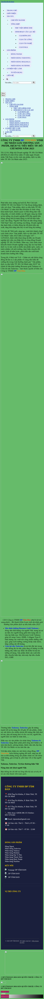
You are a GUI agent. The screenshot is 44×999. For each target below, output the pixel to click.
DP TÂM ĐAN (14, 874)
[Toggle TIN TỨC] (36, 103)
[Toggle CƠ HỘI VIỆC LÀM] (36, 128)
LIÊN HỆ (10, 75)
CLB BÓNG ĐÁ (25, 36)
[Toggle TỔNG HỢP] (36, 106)
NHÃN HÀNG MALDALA (20, 62)
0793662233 (5, 995)
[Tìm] (33, 82)
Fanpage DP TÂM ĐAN (17, 870)
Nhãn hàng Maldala (12, 853)
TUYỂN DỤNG (16, 72)
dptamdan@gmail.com (21, 819)
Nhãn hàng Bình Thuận (13, 859)
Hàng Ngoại (9, 846)
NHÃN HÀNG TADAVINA (20, 58)
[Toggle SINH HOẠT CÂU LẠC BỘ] (36, 110)
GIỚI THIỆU (11, 13)
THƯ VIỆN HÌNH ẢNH (23, 28)
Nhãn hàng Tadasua (12, 851)
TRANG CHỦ (12, 10)
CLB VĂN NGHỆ (25, 43)
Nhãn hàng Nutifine (12, 861)
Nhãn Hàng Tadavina (13, 848)
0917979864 (5, 992)
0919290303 (5, 997)
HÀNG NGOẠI (16, 54)
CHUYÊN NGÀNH (18, 20)
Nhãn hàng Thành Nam (13, 857)
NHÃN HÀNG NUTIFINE (20, 65)
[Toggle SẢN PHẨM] (36, 119)
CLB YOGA (23, 47)
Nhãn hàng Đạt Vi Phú (13, 855)
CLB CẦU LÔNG (25, 39)
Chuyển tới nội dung (7, 2)
